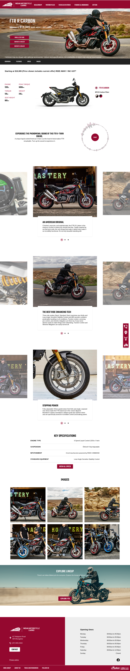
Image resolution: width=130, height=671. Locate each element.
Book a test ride (19, 37)
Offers (94, 5)
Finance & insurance (81, 5)
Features (19, 61)
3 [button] (68, 240)
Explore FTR (65, 598)
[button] (8, 203)
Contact (15, 649)
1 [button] (62, 240)
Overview (7, 61)
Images (38, 61)
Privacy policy (14, 660)
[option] (65, 202)
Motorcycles (50, 5)
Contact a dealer (19, 42)
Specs (29, 61)
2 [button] (65, 240)
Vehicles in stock (65, 5)
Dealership (38, 5)
